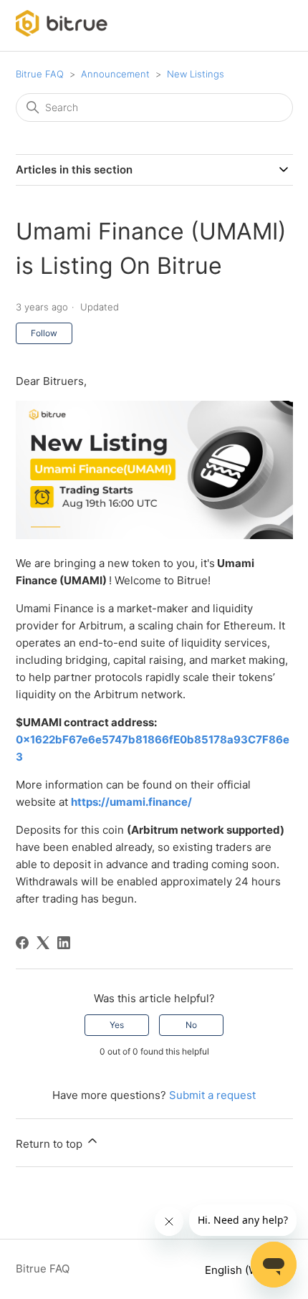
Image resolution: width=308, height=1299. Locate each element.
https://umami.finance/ (131, 802)
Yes (117, 1024)
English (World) (244, 1270)
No (191, 1024)
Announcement (115, 74)
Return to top (50, 1144)
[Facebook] (22, 942)
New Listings (195, 74)
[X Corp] (43, 942)
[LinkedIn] (63, 942)
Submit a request (212, 1095)
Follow (44, 333)
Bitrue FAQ (40, 74)
